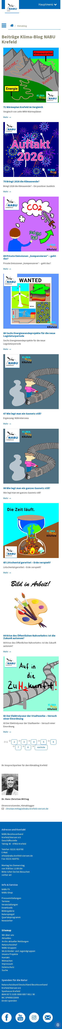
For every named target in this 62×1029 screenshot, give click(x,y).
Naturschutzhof (9, 944)
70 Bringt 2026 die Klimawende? (21, 181)
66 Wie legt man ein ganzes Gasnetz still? (26, 488)
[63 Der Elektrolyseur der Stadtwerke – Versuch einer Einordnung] (31, 683)
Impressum (7, 963)
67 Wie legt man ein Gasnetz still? (22, 413)
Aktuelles (6, 938)
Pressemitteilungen (11, 898)
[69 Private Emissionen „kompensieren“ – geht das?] (31, 224)
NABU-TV (6, 889)
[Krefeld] (12, 25)
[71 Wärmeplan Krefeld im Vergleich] (31, 75)
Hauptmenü (46, 4)
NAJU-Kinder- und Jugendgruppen (18, 951)
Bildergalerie (8, 910)
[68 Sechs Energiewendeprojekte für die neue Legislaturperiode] (31, 301)
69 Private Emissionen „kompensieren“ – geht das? (29, 257)
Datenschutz (8, 967)
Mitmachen (7, 960)
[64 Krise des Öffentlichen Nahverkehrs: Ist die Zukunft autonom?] (31, 604)
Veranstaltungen (10, 904)
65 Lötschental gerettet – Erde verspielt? (27, 562)
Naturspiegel (8, 914)
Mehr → (7, 117)
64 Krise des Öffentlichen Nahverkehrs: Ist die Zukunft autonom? (29, 637)
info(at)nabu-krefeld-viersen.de (17, 855)
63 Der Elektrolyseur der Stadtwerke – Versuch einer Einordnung (30, 717)
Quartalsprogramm (11, 917)
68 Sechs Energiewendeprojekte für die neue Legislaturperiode (29, 334)
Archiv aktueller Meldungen (15, 941)
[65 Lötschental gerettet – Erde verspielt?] (31, 530)
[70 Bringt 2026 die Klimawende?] (31, 149)
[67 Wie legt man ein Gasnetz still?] (31, 381)
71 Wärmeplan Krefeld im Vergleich (23, 107)
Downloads (7, 907)
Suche (5, 970)
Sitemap (6, 930)
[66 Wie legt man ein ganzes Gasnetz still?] (31, 456)
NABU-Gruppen (9, 947)
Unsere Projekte (10, 954)
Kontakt (6, 957)
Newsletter (7, 920)
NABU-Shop (7, 892)
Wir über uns (8, 934)
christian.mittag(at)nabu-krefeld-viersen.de (27, 808)
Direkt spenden (9, 1000)
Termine (6, 901)
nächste (41, 747)
